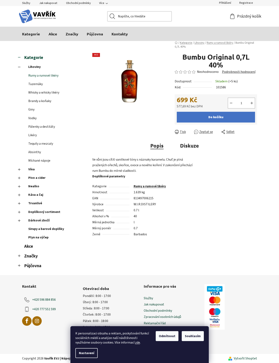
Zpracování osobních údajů (162, 317)
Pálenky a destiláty (41, 126)
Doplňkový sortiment (44, 212)
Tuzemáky (35, 84)
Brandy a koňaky (39, 101)
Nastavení (86, 353)
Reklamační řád (155, 323)
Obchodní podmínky (78, 3)
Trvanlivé (35, 203)
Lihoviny (34, 67)
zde (137, 342)
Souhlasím (193, 336)
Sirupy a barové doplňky (46, 229)
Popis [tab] (157, 145)
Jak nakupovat (48, 3)
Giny (31, 109)
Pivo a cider (36, 177)
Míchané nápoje (39, 160)
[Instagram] (37, 321)
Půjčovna (32, 266)
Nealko (33, 186)
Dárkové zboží (39, 220)
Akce (28, 246)
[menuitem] (31, 34)
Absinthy (34, 152)
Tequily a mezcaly (40, 143)
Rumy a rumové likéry (43, 75)
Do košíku (215, 117)
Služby (26, 3)
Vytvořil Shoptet (245, 358)
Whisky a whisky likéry (43, 92)
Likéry (32, 135)
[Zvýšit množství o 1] (252, 103)
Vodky (32, 118)
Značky (31, 256)
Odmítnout (167, 336)
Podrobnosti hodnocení (238, 72)
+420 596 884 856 (44, 299)
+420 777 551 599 (44, 309)
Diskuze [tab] (189, 145)
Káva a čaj (35, 194)
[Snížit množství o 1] (231, 103)
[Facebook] (27, 321)
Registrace (246, 3)
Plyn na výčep (38, 237)
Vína (31, 169)
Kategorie (33, 58)
